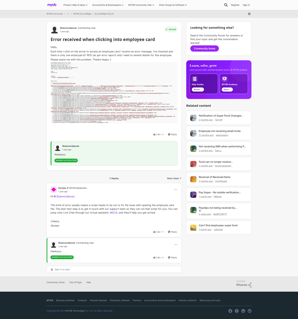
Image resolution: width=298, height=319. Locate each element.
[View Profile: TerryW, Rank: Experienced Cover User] (193, 118)
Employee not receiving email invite (220, 131)
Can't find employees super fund (218, 225)
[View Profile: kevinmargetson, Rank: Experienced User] (193, 164)
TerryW (218, 119)
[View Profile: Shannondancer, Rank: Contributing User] (54, 29)
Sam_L (218, 150)
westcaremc (222, 135)
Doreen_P (63, 188)
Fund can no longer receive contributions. (215, 161)
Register (235, 5)
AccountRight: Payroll (104, 14)
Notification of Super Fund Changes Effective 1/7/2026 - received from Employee (220, 115)
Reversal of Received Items (214, 177)
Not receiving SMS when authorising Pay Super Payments (223, 146)
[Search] (226, 5)
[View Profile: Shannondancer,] (57, 148)
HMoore (218, 196)
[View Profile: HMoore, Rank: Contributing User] (193, 195)
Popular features (98, 300)
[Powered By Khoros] (244, 284)
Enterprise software (120, 300)
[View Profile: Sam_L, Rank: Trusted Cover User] (193, 149)
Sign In (246, 5)
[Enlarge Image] (114, 92)
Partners (137, 300)
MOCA (113, 212)
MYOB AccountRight (82, 14)
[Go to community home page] (52, 5)
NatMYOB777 (220, 214)
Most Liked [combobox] (174, 178)
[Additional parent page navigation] (68, 14)
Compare (82, 300)
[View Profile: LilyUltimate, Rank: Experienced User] (193, 179)
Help (88, 282)
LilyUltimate (221, 181)
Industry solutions (187, 300)
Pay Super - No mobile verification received (219, 192)
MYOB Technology (75, 310)
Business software (65, 300)
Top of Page (75, 282)
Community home (204, 48)
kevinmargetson (223, 165)
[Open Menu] (249, 14)
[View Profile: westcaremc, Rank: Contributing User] (193, 133)
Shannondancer (68, 28)
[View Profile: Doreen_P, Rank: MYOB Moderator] (54, 189)
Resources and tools (210, 300)
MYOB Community (55, 14)
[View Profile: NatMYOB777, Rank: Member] (193, 210)
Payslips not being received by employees (217, 207)
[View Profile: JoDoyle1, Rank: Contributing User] (193, 228)
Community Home (56, 282)
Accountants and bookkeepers (160, 300)
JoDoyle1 (218, 229)
